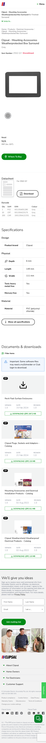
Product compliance (8, 698)
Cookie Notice (23, 698)
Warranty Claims (7, 701)
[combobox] (33, 609)
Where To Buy (15, 156)
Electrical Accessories (25, 29)
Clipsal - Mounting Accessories (14, 31)
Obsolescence (20, 701)
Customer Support (14, 684)
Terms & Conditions (35, 701)
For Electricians (13, 678)
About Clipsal (12, 665)
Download (29, 193)
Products (11, 29)
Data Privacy (35, 698)
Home (4, 29)
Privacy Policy (19, 595)
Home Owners (13, 671)
